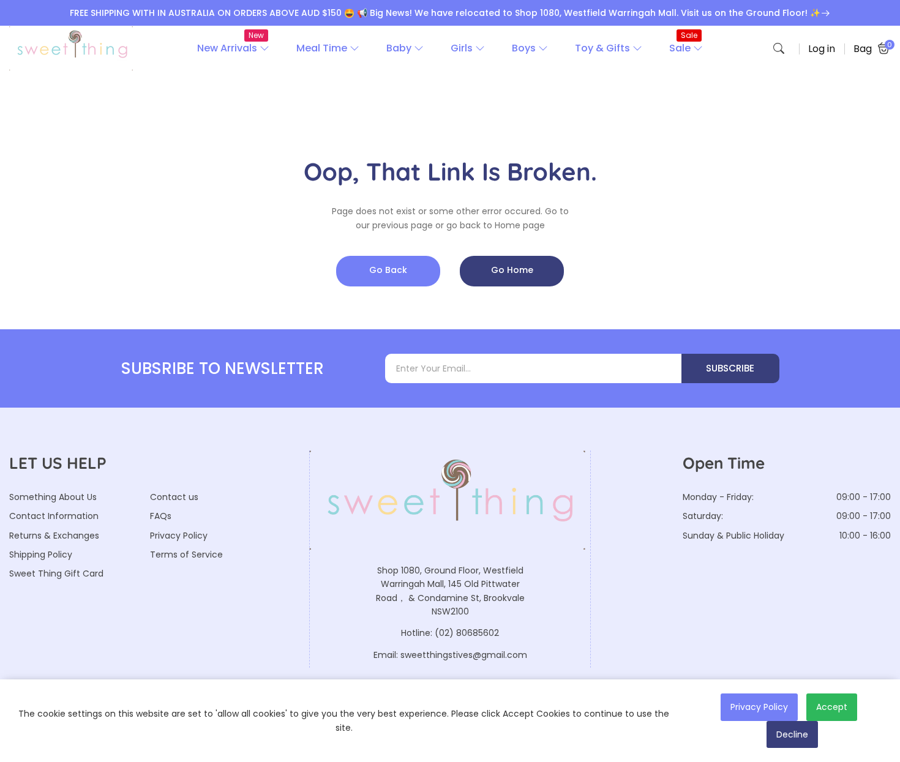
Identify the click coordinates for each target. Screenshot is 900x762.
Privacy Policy (179, 535)
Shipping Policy (40, 554)
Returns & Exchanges (54, 535)
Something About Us (53, 497)
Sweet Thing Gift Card (56, 573)
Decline (792, 734)
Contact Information (54, 516)
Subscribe (730, 368)
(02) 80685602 (467, 633)
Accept (831, 707)
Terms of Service (186, 554)
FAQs (160, 516)
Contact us (174, 497)
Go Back (388, 270)
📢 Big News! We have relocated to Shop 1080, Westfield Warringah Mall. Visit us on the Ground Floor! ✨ (588, 13)
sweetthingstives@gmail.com (463, 655)
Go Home (512, 270)
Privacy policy (759, 707)
